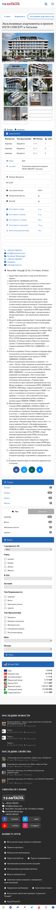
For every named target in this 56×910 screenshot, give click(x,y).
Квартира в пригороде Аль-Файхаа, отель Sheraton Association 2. (30, 779)
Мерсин (27, 503)
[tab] (15, 511)
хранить (27, 532)
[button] (6, 47)
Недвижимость (20, 16)
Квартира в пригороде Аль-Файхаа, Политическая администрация (25, 771)
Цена (6, 637)
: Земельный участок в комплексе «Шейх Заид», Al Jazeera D (29, 757)
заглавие (8, 583)
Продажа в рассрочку (15, 620)
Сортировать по (12, 546)
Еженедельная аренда (15, 628)
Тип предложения (12, 612)
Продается (11, 617)
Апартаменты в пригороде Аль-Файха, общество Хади (27, 764)
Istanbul (27, 487)
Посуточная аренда (14, 632)
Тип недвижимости (13, 592)
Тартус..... (10, 736)
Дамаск (27, 498)
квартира (27, 517)
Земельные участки (27, 527)
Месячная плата (13, 624)
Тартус (9, 729)
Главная (7, 16)
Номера (7, 645)
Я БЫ (7, 575)
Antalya (27, 492)
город (6, 554)
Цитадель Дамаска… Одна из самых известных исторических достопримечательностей (29, 722)
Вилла (27, 522)
